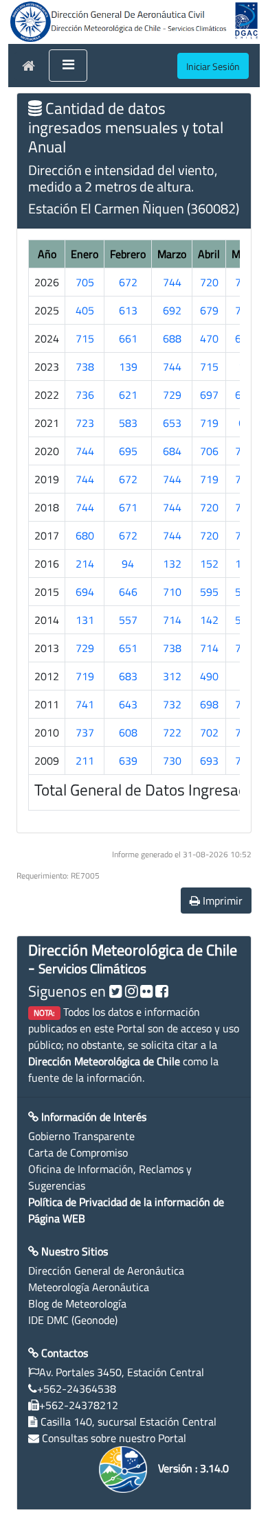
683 (128, 676)
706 (209, 451)
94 (128, 563)
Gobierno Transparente (81, 1136)
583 (128, 423)
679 (209, 310)
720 (209, 282)
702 (209, 732)
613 (128, 310)
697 (209, 394)
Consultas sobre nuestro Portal (114, 1438)
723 (85, 423)
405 (85, 310)
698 (209, 704)
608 (128, 732)
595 (209, 591)
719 (209, 423)
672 (128, 282)
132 (172, 563)
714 (172, 620)
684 (172, 451)
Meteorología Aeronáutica (88, 1287)
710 (172, 591)
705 (85, 282)
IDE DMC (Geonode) (73, 1320)
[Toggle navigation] (68, 65)
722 (172, 732)
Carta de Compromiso (78, 1152)
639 (128, 760)
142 (209, 620)
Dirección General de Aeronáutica (106, 1270)
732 (172, 704)
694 (85, 591)
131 (85, 620)
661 (128, 338)
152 (209, 563)
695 (128, 451)
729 (172, 394)
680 (85, 535)
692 (172, 310)
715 (85, 338)
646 (128, 591)
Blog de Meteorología (77, 1303)
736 (85, 394)
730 (172, 760)
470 (209, 338)
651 (128, 648)
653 (172, 423)
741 (85, 704)
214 (85, 563)
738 (85, 366)
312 (172, 676)
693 (209, 760)
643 (128, 704)
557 (128, 620)
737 (85, 732)
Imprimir (221, 900)
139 (128, 366)
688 (172, 338)
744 (172, 282)
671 (128, 507)
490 (209, 676)
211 (85, 760)
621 (128, 394)
